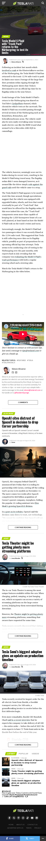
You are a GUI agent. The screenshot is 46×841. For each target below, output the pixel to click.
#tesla (12, 795)
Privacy (37, 828)
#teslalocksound (30, 795)
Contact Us (32, 825)
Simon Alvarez (16, 62)
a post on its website (13, 511)
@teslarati (6, 791)
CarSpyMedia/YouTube (38, 54)
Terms (29, 828)
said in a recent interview (19, 720)
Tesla (30, 360)
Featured (22, 360)
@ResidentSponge (21, 393)
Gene (13, 442)
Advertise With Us (15, 828)
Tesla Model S (9, 362)
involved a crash (9, 70)
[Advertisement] (23, 153)
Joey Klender (15, 558)
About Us (20, 825)
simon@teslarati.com (32, 390)
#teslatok (19, 795)
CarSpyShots (17, 103)
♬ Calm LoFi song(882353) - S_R (15, 796)
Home (11, 825)
